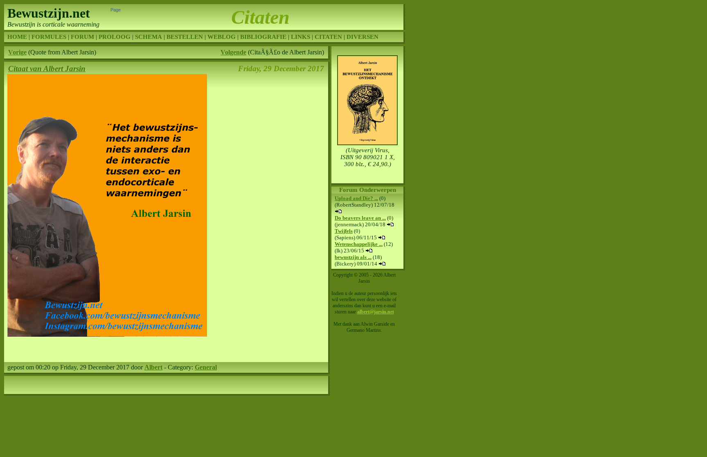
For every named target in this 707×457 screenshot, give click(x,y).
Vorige (17, 52)
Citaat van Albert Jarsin (47, 68)
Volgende (233, 52)
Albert (153, 367)
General (206, 367)
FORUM (82, 37)
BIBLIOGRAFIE (263, 37)
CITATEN (328, 37)
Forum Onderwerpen (367, 190)
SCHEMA (148, 37)
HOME (17, 37)
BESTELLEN (185, 37)
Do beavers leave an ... (360, 218)
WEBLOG (221, 37)
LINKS (300, 37)
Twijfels (344, 231)
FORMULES (49, 37)
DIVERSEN (362, 37)
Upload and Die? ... (356, 198)
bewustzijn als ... (353, 257)
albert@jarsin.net (375, 312)
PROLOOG (115, 37)
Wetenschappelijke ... (359, 244)
